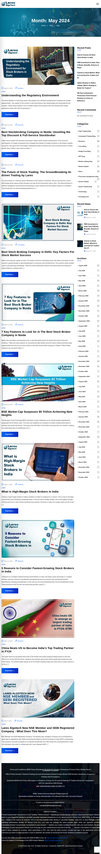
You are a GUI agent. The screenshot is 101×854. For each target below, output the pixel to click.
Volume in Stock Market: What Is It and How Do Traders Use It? (88, 75)
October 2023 (89, 432)
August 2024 (89, 381)
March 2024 (89, 407)
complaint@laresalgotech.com (50, 805)
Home (43, 25)
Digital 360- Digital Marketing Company (70, 846)
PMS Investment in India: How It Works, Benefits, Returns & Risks (88, 65)
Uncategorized (89, 196)
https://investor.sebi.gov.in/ (53, 840)
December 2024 (89, 361)
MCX (49, 786)
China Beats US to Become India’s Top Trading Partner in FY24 (37, 650)
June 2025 (89, 336)
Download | (46, 774)
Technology (89, 191)
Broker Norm (86, 769)
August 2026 (89, 265)
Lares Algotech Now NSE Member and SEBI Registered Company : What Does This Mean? (37, 729)
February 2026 (89, 296)
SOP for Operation (45, 783)
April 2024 (89, 401)
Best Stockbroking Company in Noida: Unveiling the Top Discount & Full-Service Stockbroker (35, 133)
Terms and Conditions (18, 769)
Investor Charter (22, 774)
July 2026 (89, 270)
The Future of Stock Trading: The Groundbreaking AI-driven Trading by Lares (36, 174)
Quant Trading (87, 181)
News (89, 171)
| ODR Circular (57, 783)
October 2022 (89, 477)
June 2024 (89, 391)
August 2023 (89, 442)
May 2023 (89, 452)
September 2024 (89, 376)
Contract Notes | (57, 774)
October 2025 (89, 316)
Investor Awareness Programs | (83, 774)
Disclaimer (40, 769)
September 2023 (89, 437)
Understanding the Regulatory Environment (30, 95)
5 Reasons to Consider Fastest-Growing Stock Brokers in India (37, 570)
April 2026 (89, 286)
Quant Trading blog (89, 186)
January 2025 (89, 356)
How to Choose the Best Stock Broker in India (86, 56)
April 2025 (89, 346)
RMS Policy (31, 769)
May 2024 (89, 396)
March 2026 (89, 291)
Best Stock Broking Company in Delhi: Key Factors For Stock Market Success (37, 253)
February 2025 (89, 351)
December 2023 (89, 422)
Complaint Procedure (50, 770)
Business (20, 88)
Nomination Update (26, 796)
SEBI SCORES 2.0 (58, 786)
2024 (51, 25)
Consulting (21, 245)
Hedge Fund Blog (89, 151)
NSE (41, 786)
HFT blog (89, 156)
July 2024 (89, 386)
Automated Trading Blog (89, 136)
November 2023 (89, 427)
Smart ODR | (67, 774)
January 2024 (89, 417)
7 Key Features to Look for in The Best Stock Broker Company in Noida (36, 333)
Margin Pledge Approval (59, 794)
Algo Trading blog (89, 131)
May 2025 (89, 341)
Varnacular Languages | (85, 780)
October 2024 (89, 371)
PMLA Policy (10, 774)
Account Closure (76, 796)
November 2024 (89, 366)
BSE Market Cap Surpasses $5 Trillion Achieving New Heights (36, 413)
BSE (37, 786)
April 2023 (89, 457)
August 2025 (89, 326)
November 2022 (89, 472)
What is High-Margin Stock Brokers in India (29, 491)
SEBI (45, 786)
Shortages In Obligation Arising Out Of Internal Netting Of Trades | (52, 780)
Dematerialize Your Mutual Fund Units (55, 796)
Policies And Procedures (50, 777)
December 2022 (89, 467)
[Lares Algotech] (8, 3)
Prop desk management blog (89, 177)
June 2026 (89, 275)
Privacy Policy (75, 769)
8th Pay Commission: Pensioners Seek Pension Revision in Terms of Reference (87, 97)
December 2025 (89, 306)
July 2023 (89, 447)
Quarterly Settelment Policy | (17, 780)
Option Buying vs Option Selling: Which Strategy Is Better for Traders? (86, 85)
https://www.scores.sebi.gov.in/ (57, 838)
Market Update (89, 166)
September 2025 (89, 321)
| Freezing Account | (35, 774)
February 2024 (89, 412)
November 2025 (89, 311)
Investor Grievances (61, 769)
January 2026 (89, 301)
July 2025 (89, 331)
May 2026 (89, 281)
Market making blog (89, 161)
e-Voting (37, 796)
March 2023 (89, 462)
